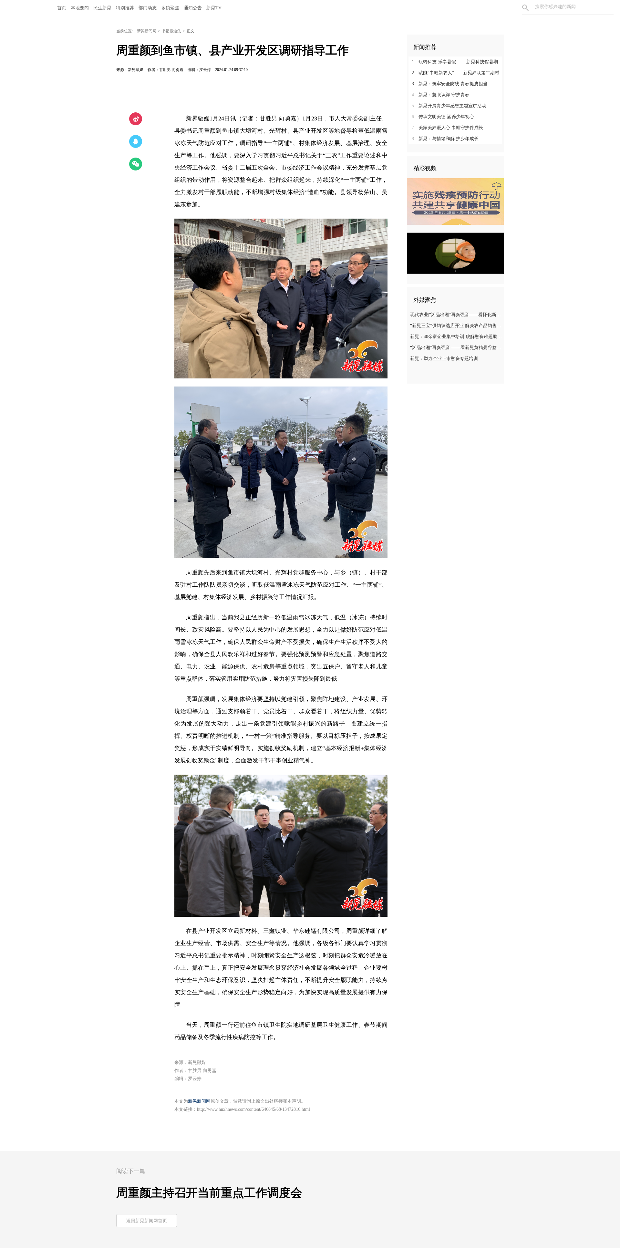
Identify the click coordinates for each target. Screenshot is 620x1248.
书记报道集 (171, 31)
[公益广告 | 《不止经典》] (455, 253)
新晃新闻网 (146, 31)
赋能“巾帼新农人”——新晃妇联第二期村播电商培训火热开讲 (458, 72)
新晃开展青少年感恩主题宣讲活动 (449, 105)
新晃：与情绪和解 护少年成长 (445, 138)
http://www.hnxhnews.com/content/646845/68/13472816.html (253, 1109)
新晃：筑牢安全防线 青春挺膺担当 (450, 83)
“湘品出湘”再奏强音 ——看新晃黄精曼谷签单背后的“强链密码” (456, 347)
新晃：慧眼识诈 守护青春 (441, 94)
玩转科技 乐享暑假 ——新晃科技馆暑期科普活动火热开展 (458, 61)
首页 (61, 7)
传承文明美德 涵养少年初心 (443, 116)
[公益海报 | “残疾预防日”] (455, 201)
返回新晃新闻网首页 (146, 1220)
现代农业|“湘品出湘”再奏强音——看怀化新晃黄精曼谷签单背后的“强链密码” (456, 314)
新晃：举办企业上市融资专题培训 (444, 358)
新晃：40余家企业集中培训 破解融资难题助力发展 (456, 336)
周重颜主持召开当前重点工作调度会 (209, 1192)
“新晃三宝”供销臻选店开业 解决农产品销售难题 (456, 325)
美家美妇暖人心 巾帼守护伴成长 (447, 127)
